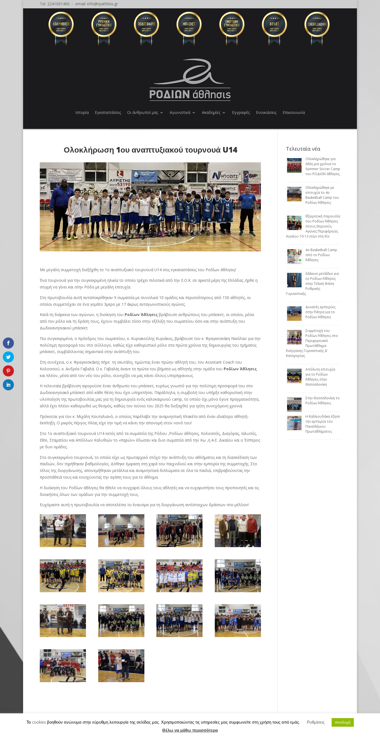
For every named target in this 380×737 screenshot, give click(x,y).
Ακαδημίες (211, 112)
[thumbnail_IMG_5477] (121, 682)
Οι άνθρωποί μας (142, 112)
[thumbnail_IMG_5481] (179, 637)
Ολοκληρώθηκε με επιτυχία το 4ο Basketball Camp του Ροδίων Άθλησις (322, 195)
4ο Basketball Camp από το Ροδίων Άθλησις (321, 255)
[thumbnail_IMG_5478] (63, 547)
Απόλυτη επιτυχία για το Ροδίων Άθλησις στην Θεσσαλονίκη (320, 377)
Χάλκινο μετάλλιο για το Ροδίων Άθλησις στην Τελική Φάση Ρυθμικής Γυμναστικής (312, 283)
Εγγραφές (241, 112)
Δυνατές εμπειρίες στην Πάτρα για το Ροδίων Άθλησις (320, 312)
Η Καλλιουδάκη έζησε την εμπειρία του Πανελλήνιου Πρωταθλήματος (322, 424)
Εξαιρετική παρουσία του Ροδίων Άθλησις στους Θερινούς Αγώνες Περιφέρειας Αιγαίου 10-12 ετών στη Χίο (313, 226)
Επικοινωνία (294, 112)
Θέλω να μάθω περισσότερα (190, 730)
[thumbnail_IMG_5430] (238, 547)
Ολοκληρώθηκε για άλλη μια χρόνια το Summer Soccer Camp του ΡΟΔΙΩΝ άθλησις (322, 166)
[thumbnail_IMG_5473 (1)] (121, 547)
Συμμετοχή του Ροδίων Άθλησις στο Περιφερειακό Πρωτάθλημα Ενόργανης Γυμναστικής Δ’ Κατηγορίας (312, 343)
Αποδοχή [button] (343, 722)
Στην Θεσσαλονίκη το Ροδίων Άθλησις (322, 400)
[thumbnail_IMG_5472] (121, 592)
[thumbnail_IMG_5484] (179, 592)
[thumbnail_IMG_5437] (63, 592)
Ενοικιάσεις (266, 112)
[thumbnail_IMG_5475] (238, 637)
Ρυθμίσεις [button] (316, 722)
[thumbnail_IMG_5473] (179, 547)
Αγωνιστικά (180, 112)
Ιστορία (82, 112)
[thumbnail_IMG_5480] (121, 637)
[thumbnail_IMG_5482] (238, 592)
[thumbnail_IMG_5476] (63, 682)
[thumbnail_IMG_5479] (63, 637)
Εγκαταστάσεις (108, 112)
